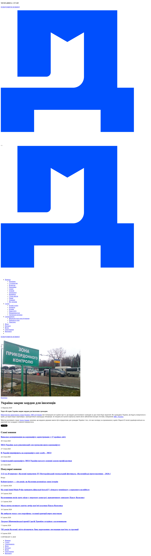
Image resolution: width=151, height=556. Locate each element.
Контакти (8, 331)
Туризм (11, 291)
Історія (11, 309)
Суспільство (13, 283)
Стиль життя (13, 296)
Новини (8, 279)
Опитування (9, 329)
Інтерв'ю (12, 307)
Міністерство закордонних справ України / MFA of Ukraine (21, 415)
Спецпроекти (9, 316)
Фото (7, 324)
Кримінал (12, 294)
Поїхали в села (14, 320)
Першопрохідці (14, 313)
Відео (7, 328)
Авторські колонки (15, 315)
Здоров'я (12, 300)
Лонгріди (12, 322)
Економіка (12, 287)
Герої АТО (12, 311)
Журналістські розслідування (19, 318)
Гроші (11, 298)
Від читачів (13, 302)
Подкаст (8, 326)
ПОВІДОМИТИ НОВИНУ (10, 7)
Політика (12, 281)
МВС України (118, 417)
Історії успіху (13, 305)
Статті (7, 304)
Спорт (11, 289)
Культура (12, 285)
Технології (12, 292)
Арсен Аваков (24, 420)
